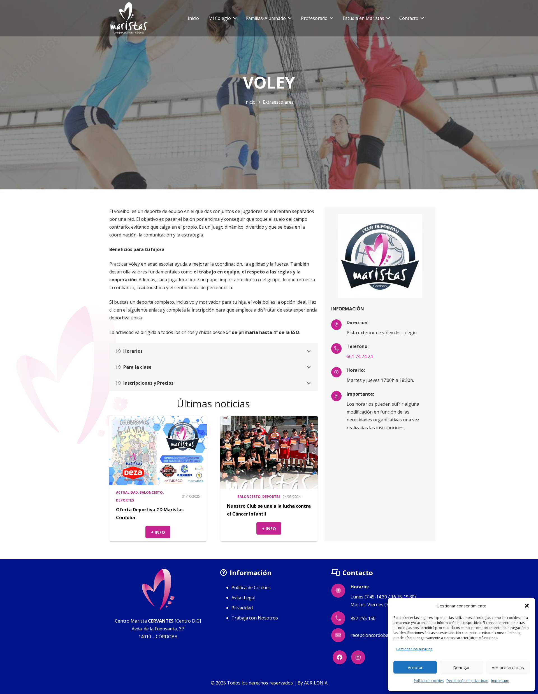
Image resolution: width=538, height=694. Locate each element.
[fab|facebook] (339, 657)
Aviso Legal (243, 598)
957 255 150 (363, 618)
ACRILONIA (316, 683)
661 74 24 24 (360, 356)
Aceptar (415, 667)
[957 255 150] (341, 618)
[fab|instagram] (358, 657)
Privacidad (242, 608)
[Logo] (129, 18)
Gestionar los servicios (414, 649)
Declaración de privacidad (467, 680)
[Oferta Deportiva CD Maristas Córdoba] (158, 450)
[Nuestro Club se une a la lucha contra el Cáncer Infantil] (269, 452)
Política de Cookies (251, 587)
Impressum (500, 680)
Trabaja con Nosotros (254, 618)
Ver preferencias (508, 667)
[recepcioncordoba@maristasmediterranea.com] (341, 635)
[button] (527, 606)
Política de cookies (429, 680)
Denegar (461, 667)
